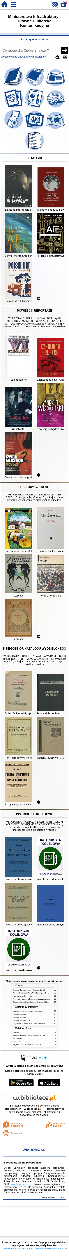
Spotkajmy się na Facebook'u (22, 1162)
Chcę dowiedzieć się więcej (17, 1248)
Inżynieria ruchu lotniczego (24, 996)
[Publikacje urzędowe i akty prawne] (34, 107)
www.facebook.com (20, 1184)
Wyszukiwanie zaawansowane (18, 56)
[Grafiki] (34, 128)
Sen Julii (16, 1042)
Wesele (16, 1032)
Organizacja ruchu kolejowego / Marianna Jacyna (34, 1023)
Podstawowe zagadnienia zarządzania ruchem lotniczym (37, 999)
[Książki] (13, 86)
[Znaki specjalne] (65, 57)
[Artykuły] (55, 86)
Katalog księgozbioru (34, 39)
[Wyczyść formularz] (58, 57)
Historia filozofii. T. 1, (21, 1014)
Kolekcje (41, 56)
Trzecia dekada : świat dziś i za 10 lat (29, 990)
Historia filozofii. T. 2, (21, 1017)
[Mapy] (55, 128)
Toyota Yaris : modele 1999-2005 (27, 1045)
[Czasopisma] (34, 86)
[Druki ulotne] (55, 107)
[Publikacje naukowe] (13, 107)
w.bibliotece (33, 1108)
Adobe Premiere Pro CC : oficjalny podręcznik (32, 993)
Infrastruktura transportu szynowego (28, 1011)
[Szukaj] (64, 50)
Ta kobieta (17, 1039)
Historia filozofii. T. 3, (21, 1020)
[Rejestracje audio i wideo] (13, 128)
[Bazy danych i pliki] (34, 149)
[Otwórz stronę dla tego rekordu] (19, 186)
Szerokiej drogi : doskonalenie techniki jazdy (32, 1002)
